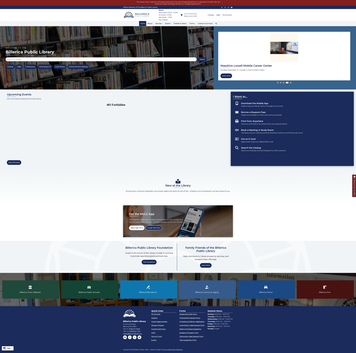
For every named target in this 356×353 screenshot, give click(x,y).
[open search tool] (216, 23)
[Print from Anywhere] (291, 123)
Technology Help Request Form (191, 336)
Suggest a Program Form (188, 333)
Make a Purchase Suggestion (190, 329)
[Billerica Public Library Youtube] (139, 337)
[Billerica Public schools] (89, 289)
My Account (155, 314)
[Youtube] (231, 7)
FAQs (153, 333)
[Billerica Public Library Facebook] (125, 337)
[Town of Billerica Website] (31, 289)
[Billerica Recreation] (148, 289)
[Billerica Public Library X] (130, 337)
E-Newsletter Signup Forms (189, 318)
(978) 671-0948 (134, 329)
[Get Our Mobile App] (291, 106)
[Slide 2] (281, 82)
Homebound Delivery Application (191, 322)
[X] (225, 7)
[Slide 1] (278, 82)
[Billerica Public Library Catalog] (291, 150)
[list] (284, 56)
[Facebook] (222, 7)
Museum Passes (157, 325)
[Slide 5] (290, 82)
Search (202, 59)
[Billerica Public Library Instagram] (134, 337)
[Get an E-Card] (291, 141)
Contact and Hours (158, 329)
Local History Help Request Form (191, 325)
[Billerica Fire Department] (325, 289)
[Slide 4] (286, 82)
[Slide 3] (283, 82)
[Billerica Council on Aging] (207, 289)
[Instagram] (228, 7)
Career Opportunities (159, 322)
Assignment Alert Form (188, 314)
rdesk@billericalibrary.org (132, 334)
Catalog (154, 318)
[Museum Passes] (291, 115)
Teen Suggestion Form (188, 340)
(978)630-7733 (134, 331)
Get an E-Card (156, 336)
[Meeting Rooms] (291, 132)
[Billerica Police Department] (266, 289)
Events (153, 340)
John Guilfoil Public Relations (173, 349)
